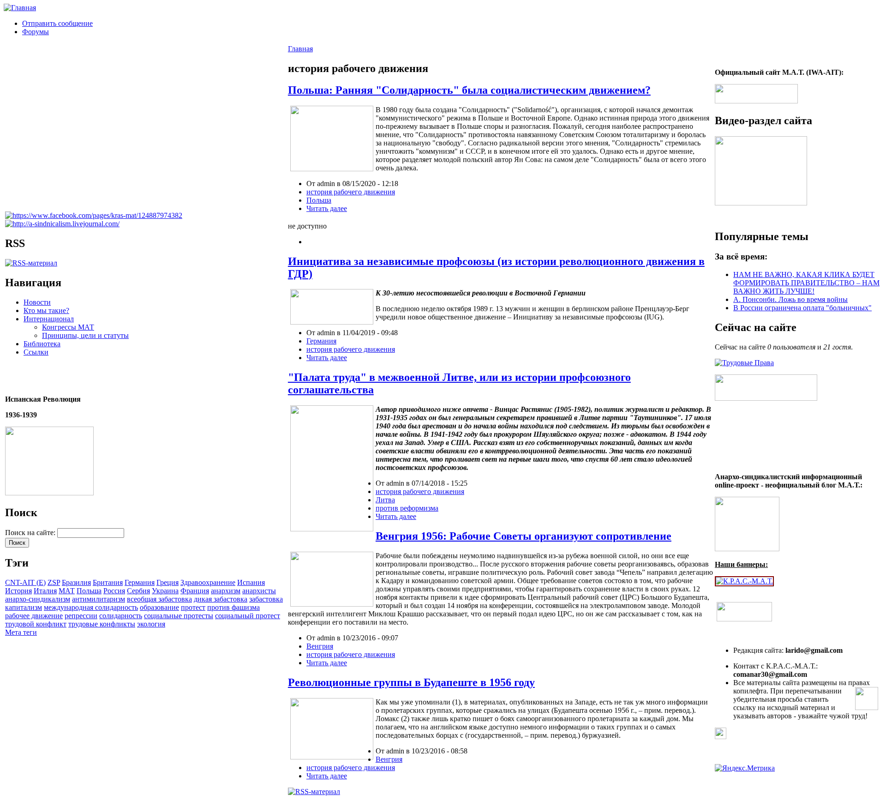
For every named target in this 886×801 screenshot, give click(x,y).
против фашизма (233, 607)
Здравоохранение (207, 582)
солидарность (120, 616)
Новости (37, 302)
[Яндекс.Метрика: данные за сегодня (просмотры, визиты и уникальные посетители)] (745, 768)
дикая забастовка (220, 599)
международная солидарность (91, 607)
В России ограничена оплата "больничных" (802, 308)
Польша (89, 591)
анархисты (259, 591)
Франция (194, 591)
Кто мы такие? (46, 310)
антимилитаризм (98, 599)
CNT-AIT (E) (25, 582)
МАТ (67, 591)
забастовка (266, 599)
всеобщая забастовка (159, 599)
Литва (385, 500)
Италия (45, 591)
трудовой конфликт (35, 624)
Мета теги (21, 632)
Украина (165, 591)
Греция (167, 582)
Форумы (35, 32)
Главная (300, 49)
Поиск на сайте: (31, 532)
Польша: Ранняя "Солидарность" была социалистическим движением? (469, 90)
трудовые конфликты (101, 624)
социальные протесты (178, 616)
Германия (140, 582)
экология (151, 624)
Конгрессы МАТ (68, 327)
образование (159, 607)
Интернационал (49, 319)
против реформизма (407, 508)
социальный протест (247, 616)
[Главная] (20, 8)
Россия (114, 591)
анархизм (225, 591)
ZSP (54, 582)
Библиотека (42, 344)
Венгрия (319, 646)
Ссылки (36, 352)
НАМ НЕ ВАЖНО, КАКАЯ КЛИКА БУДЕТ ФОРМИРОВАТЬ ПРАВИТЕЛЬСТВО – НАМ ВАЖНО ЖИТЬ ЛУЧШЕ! (806, 283)
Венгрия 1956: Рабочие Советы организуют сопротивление (523, 536)
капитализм (23, 607)
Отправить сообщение (57, 23)
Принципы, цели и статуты (85, 335)
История (18, 591)
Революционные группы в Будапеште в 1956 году (411, 682)
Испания (251, 582)
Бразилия (76, 582)
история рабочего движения (350, 192)
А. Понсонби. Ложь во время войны (790, 299)
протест (193, 607)
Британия (108, 582)
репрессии (81, 616)
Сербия (138, 591)
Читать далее (326, 208)
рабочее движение (34, 616)
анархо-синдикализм (37, 599)
